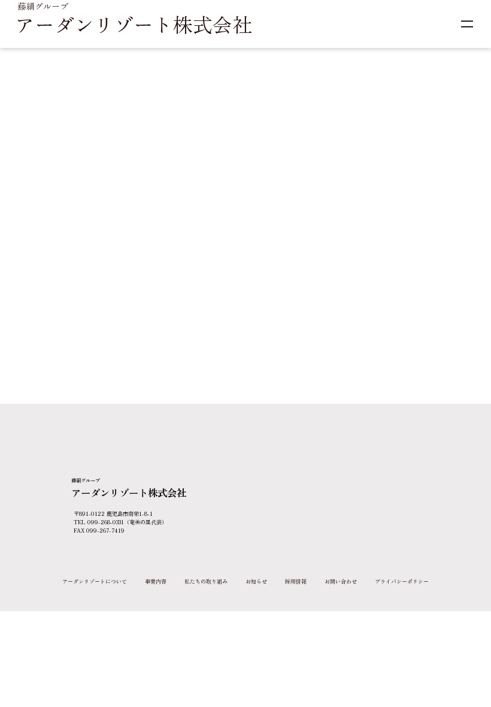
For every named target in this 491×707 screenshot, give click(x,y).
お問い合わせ (341, 581)
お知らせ (256, 581)
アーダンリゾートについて (94, 581)
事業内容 (155, 581)
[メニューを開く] (467, 24)
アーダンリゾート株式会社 (133, 24)
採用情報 (296, 581)
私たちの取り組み (206, 581)
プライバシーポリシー (402, 581)
